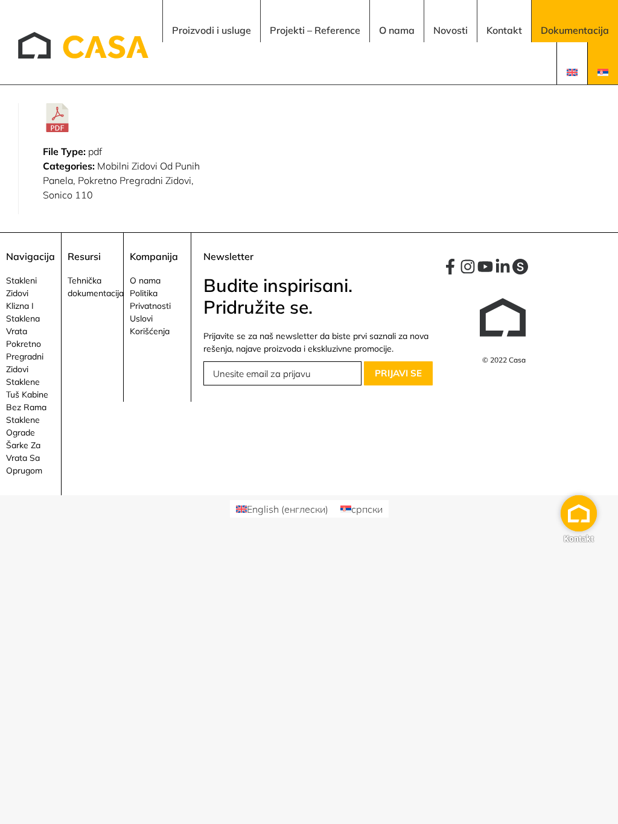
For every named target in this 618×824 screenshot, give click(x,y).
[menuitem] (211, 21)
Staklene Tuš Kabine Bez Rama (27, 394)
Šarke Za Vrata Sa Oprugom (24, 458)
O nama (145, 280)
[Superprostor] (520, 266)
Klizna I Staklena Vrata (23, 318)
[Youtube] (485, 266)
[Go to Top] (600, 806)
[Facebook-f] (450, 266)
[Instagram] (467, 266)
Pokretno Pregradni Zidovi (24, 356)
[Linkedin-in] (502, 266)
